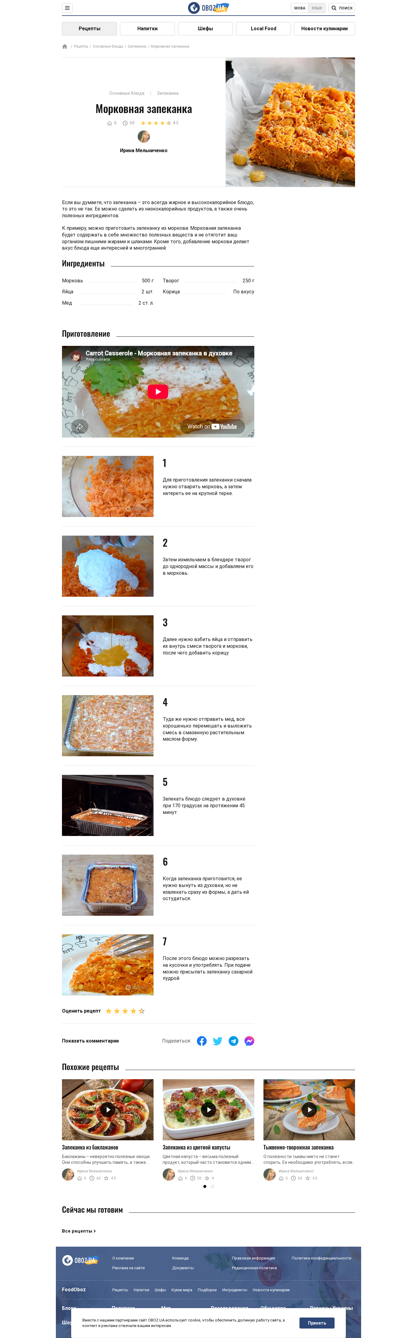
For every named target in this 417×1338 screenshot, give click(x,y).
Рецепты (89, 28)
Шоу (67, 1322)
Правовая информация (253, 1258)
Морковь (72, 281)
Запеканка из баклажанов (90, 1147)
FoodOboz (74, 1289)
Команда (180, 1258)
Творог (171, 281)
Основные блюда (108, 46)
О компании (123, 1258)
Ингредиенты (234, 1290)
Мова (299, 8)
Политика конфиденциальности (321, 1258)
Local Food (263, 28)
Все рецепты (77, 1231)
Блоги (69, 1308)
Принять (317, 1323)
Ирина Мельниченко (94, 1171)
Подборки (207, 1290)
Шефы (205, 28)
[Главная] (65, 46)
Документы (183, 1268)
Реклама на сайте (128, 1268)
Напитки (147, 28)
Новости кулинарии (324, 28)
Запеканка (137, 46)
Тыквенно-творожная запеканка (298, 1147)
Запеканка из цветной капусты (196, 1147)
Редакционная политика (254, 1268)
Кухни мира (182, 1290)
